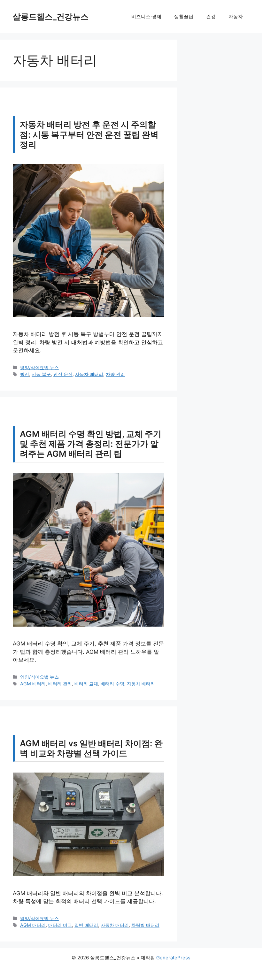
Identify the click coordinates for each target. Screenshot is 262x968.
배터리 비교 (60, 925)
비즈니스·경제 (146, 16)
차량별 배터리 (145, 925)
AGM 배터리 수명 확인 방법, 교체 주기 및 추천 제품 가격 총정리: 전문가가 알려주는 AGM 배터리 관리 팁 (90, 444)
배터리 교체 (86, 683)
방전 (24, 374)
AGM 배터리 (33, 683)
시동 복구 (41, 374)
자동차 (235, 16)
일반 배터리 (86, 925)
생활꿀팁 (183, 16)
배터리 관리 (60, 683)
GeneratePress (173, 958)
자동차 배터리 (89, 374)
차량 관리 (115, 374)
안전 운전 (63, 374)
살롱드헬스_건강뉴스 (51, 16)
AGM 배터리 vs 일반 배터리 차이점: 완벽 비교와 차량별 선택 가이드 (91, 748)
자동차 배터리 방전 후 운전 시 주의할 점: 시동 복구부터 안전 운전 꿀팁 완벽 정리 (89, 134)
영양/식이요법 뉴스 (39, 367)
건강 (211, 16)
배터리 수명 (112, 683)
